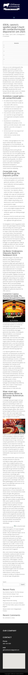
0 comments (6, 36)
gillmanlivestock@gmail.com (11, 650)
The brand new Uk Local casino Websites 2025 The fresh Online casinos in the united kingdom (14, 604)
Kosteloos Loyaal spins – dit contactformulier (16, 45)
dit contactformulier (15, 148)
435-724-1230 (7, 643)
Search (4, 582)
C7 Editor (6, 34)
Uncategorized (20, 34)
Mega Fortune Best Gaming (10, 600)
